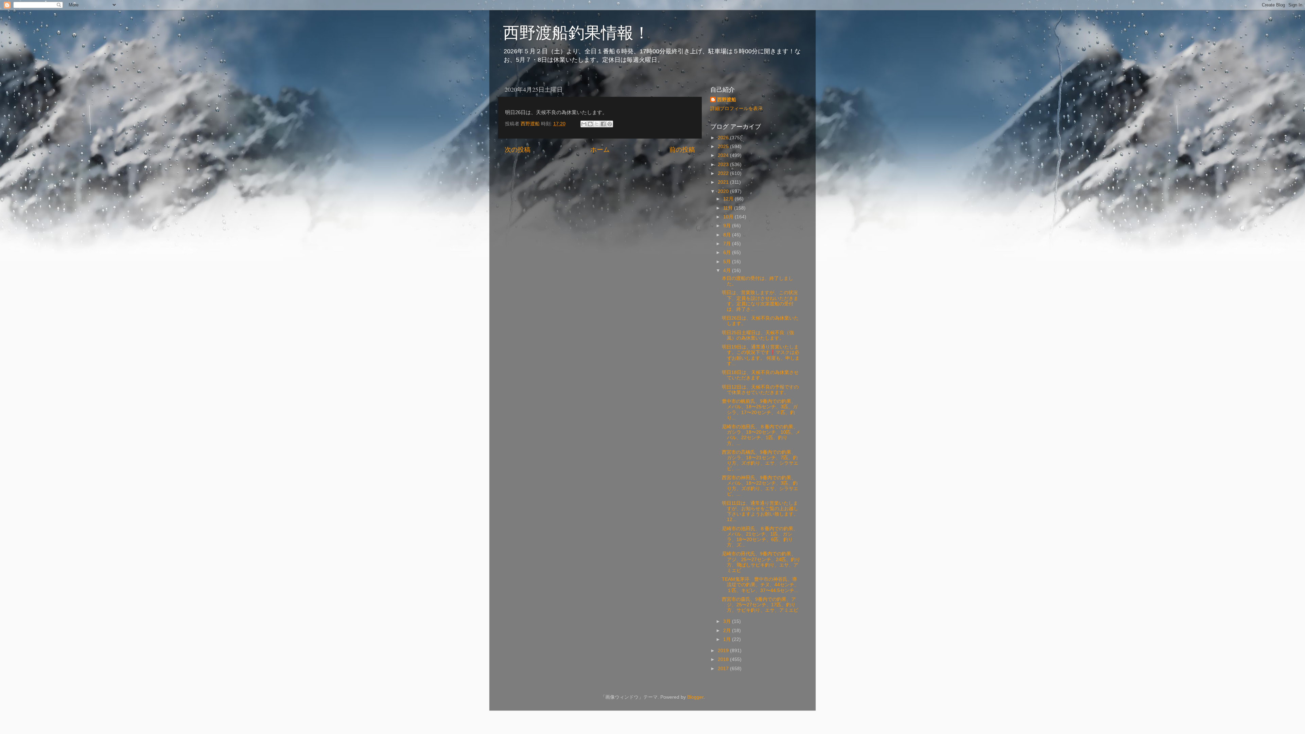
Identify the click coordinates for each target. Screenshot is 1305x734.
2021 (724, 182)
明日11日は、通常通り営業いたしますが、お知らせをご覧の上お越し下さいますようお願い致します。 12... (760, 511)
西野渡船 (726, 99)
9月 (727, 225)
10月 (729, 216)
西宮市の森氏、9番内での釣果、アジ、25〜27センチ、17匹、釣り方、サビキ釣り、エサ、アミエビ (760, 605)
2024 (724, 155)
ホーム (600, 149)
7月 (727, 243)
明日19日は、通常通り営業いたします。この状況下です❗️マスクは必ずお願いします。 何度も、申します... (761, 355)
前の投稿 (682, 149)
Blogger (695, 697)
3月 (727, 621)
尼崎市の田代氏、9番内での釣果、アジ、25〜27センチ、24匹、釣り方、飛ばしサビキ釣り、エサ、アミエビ (761, 562)
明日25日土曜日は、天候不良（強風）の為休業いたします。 (758, 335)
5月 (727, 261)
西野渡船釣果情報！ (576, 32)
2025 (724, 146)
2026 (724, 137)
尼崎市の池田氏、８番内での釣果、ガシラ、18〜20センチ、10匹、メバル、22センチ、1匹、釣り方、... (761, 435)
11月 (728, 208)
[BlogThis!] (590, 124)
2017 (724, 668)
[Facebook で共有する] (603, 124)
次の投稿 (517, 149)
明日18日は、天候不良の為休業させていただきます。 (760, 375)
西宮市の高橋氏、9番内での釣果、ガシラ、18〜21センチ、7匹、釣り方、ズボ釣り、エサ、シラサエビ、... (760, 460)
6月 (727, 252)
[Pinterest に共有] (609, 124)
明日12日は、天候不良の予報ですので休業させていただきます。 (760, 389)
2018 (724, 659)
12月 (729, 198)
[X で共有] (596, 124)
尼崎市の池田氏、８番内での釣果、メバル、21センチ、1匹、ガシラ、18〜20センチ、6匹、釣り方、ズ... (760, 537)
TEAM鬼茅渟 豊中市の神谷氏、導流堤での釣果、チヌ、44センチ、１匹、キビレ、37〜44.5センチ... (760, 585)
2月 (727, 630)
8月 (727, 234)
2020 (724, 191)
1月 (727, 639)
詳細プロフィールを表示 (736, 108)
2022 (724, 173)
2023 (724, 164)
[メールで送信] (583, 124)
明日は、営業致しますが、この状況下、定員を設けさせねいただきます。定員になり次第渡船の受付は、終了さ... (760, 301)
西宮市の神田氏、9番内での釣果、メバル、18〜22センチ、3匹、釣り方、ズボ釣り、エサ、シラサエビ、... (760, 486)
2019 (724, 650)
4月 (727, 270)
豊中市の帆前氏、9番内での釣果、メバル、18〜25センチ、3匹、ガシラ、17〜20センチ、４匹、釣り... (760, 409)
